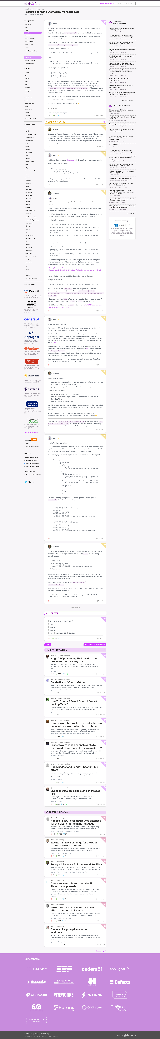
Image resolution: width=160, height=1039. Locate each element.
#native (78, 872)
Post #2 (100, 185)
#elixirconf (28, 180)
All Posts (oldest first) (32, 463)
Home (51, 633)
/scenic (27, 94)
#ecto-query (29, 223)
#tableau (53, 896)
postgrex (53, 630)
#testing (27, 149)
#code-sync (28, 192)
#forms (27, 269)
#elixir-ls (27, 229)
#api (26, 266)
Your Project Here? (31, 118)
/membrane (28, 97)
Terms (44, 1036)
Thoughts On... (29, 63)
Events (27, 47)
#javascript (28, 195)
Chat (26, 30)
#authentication (30, 211)
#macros (27, 174)
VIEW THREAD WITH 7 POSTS (95, 645)
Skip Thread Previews (33, 474)
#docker (27, 208)
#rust (58, 853)
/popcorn (27, 112)
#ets (52, 734)
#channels (60, 755)
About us (29, 444)
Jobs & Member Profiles (115, 187)
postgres (53, 627)
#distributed (68, 831)
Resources (28, 36)
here (54, 343)
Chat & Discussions (114, 180)
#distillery (28, 260)
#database (60, 831)
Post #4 (100, 365)
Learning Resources (114, 141)
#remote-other (29, 162)
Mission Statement (32, 446)
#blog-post (28, 226)
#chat (79, 734)
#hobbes (76, 831)
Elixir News (28, 24)
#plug (26, 168)
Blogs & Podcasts (114, 120)
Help (36, 1034)
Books (123, 141)
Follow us (31, 482)
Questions (40, 9)
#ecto (26, 14)
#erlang (27, 146)
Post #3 (100, 311)
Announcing (60, 818)
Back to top (100, 951)
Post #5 (100, 429)
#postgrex (40, 14)
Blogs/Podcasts (30, 39)
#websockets (29, 250)
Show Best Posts (31, 460)
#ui (64, 894)
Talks (123, 160)
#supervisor (28, 254)
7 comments (53, 108)
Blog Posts (123, 120)
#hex (26, 272)
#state (84, 872)
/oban (26, 81)
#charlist (60, 801)
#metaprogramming (31, 278)
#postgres (33, 14)
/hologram (28, 91)
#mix (26, 155)
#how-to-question (31, 171)
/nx (26, 84)
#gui (73, 872)
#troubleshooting (60, 734)
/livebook (53, 801)
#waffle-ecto (67, 690)
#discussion (28, 189)
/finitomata (28, 109)
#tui (70, 853)
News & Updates (118, 147)
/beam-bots (28, 115)
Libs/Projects (29, 41)
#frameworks (67, 872)
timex (73, 426)
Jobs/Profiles (29, 44)
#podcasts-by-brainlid (32, 220)
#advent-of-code (30, 257)
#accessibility (83, 894)
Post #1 (101, 146)
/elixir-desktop (29, 103)
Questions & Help (30, 9)
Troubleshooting (30, 60)
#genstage (28, 247)
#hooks (76, 894)
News (52, 818)
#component (93, 894)
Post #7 (100, 601)
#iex (26, 241)
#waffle (59, 690)
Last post (100, 638)
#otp (26, 165)
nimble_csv (70, 160)
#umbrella (28, 214)
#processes (28, 263)
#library (53, 831)
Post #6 (100, 538)
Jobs (125, 187)
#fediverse (60, 918)
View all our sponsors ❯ (32, 432)
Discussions (124, 180)
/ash (26, 75)
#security (28, 275)
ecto (51, 624)
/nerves (53, 872)
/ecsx (26, 106)
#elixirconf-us (29, 235)
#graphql (27, 244)
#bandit (59, 779)
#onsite (27, 201)
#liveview (69, 894)
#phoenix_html (30, 238)
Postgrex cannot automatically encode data (52, 11)
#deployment (29, 140)
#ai (71, 942)
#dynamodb (86, 734)
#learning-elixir (71, 734)
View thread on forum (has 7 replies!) (61, 621)
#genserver (28, 152)
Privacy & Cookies (53, 1036)
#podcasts (28, 198)
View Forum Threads (106, 3)
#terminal (64, 853)
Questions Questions (128, 100)
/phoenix (53, 671)
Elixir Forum (125, 105)
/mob (26, 100)
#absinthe (28, 158)
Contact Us (28, 1034)
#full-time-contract (31, 217)
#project (68, 918)
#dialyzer (27, 204)
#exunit (27, 186)
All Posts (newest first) (33, 467)
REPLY (47, 645)
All (25, 54)
